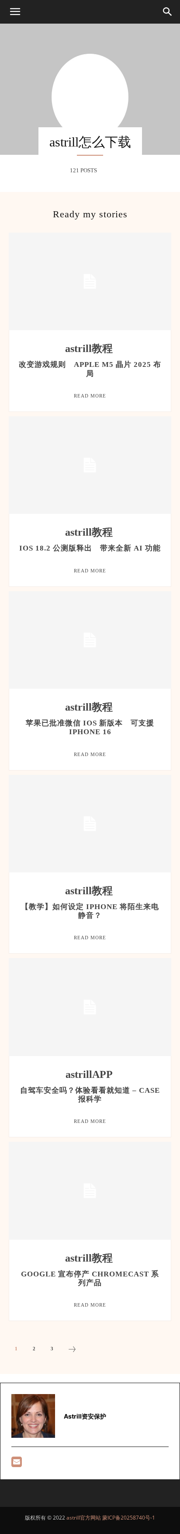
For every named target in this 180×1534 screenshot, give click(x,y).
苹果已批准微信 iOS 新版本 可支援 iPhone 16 (90, 727)
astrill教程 (89, 348)
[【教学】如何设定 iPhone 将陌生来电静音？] (90, 823)
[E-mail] (16, 1464)
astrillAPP (89, 1074)
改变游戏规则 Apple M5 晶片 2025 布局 (90, 368)
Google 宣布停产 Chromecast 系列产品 (90, 1278)
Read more (90, 395)
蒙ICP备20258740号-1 (128, 1517)
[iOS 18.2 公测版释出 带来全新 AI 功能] (90, 465)
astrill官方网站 (83, 1517)
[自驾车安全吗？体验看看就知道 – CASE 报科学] (90, 1007)
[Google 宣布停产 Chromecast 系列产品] (90, 1190)
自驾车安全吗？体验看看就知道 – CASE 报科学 (90, 1094)
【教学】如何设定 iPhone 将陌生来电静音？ (90, 911)
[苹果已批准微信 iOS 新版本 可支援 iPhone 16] (90, 640)
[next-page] (72, 1350)
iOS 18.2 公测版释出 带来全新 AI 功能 (90, 548)
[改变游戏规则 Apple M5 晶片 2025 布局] (90, 281)
